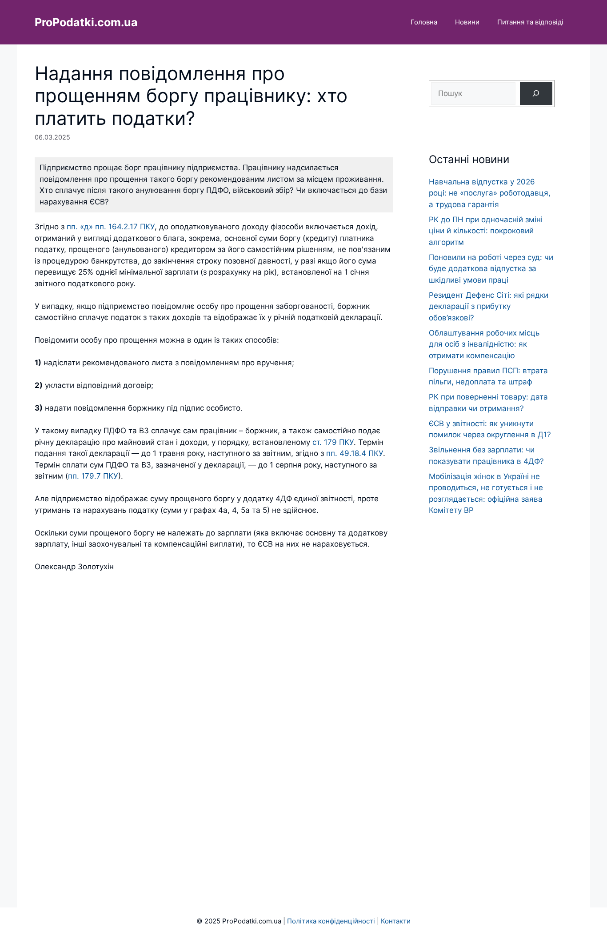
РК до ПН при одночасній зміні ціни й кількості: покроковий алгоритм (486, 231)
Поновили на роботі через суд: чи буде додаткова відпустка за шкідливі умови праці (491, 268)
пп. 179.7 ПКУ (93, 475)
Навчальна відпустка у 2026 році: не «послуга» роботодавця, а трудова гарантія (490, 193)
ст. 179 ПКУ (333, 442)
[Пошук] (536, 93)
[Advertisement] (492, 694)
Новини (467, 22)
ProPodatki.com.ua (86, 22)
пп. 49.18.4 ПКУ (354, 453)
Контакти (396, 921)
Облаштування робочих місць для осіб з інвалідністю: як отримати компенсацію (484, 344)
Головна (424, 22)
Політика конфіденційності (331, 921)
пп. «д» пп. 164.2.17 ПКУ (111, 226)
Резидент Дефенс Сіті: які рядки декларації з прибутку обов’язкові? (488, 306)
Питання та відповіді (530, 22)
